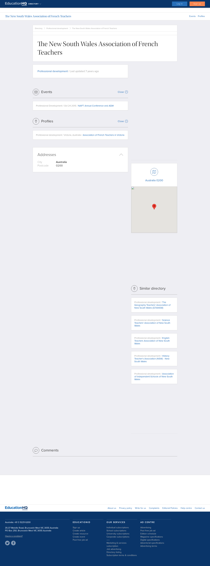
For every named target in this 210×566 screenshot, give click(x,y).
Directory (38, 28)
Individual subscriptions (118, 527)
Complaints (154, 508)
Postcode (43, 165)
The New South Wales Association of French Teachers (38, 16)
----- (108, 540)
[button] (154, 207)
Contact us (200, 508)
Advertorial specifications (152, 543)
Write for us (140, 508)
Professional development (57, 28)
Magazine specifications (151, 536)
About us (112, 508)
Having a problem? (14, 536)
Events (192, 16)
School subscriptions (116, 530)
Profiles (201, 16)
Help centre (186, 508)
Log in (180, 4)
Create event (79, 536)
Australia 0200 (154, 180)
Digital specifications (150, 540)
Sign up (197, 4)
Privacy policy (125, 508)
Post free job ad (80, 540)
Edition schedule (148, 533)
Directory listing (114, 552)
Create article (79, 530)
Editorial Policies (170, 508)
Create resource (80, 533)
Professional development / (152, 305)
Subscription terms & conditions (122, 555)
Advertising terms (148, 546)
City (40, 162)
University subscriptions (118, 533)
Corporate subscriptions (118, 536)
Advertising (145, 527)
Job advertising (114, 549)
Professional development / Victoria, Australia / (80, 135)
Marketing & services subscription (117, 544)
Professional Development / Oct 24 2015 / (75, 105)
